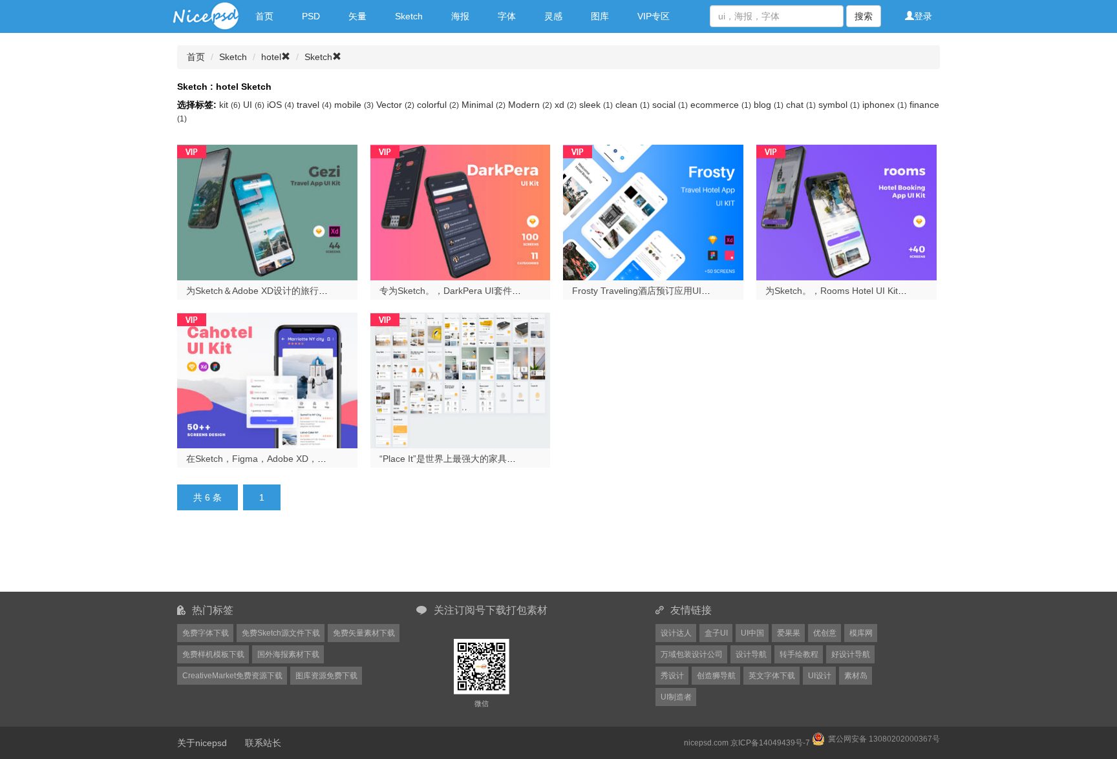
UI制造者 (676, 697)
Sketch (409, 16)
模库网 (861, 633)
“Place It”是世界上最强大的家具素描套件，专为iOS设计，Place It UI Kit (523, 458)
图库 (600, 16)
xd (566, 104)
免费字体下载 (205, 633)
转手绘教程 (799, 654)
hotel (271, 57)
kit (229, 104)
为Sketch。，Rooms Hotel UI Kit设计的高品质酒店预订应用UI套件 (899, 291)
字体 (507, 16)
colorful (438, 104)
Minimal (483, 104)
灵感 (553, 16)
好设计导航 (850, 654)
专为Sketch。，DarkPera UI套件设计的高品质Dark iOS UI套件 (506, 291)
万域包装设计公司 (692, 654)
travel (314, 104)
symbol (839, 104)
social (670, 104)
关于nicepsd (202, 743)
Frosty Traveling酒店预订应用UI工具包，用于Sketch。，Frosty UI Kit (712, 291)
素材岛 (855, 675)
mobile (354, 104)
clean (632, 104)
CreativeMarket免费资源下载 (232, 675)
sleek (596, 104)
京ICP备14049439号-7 (770, 742)
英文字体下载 (772, 675)
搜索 (864, 16)
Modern (530, 104)
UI (253, 104)
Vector (395, 104)
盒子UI (716, 633)
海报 (460, 16)
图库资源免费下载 (326, 675)
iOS (280, 104)
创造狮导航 (716, 675)
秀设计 (672, 675)
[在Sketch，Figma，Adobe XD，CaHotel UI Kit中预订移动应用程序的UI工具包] (267, 379)
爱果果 (788, 633)
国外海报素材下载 (288, 654)
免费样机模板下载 (213, 654)
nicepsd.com (706, 742)
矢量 (357, 16)
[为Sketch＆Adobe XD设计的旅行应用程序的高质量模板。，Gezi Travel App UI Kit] (267, 211)
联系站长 (263, 743)
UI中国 (752, 633)
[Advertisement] (493, 559)
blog (768, 104)
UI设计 (819, 675)
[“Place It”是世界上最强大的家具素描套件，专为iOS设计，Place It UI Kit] (460, 379)
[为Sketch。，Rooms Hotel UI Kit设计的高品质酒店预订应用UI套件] (846, 211)
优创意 (824, 633)
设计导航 (751, 654)
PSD (311, 16)
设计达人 (676, 633)
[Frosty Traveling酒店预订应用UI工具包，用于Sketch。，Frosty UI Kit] (653, 211)
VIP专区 (653, 16)
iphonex (884, 104)
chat (801, 104)
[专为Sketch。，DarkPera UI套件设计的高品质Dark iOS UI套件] (460, 211)
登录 (923, 16)
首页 (264, 16)
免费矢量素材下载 (364, 633)
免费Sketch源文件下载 (281, 633)
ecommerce (720, 104)
